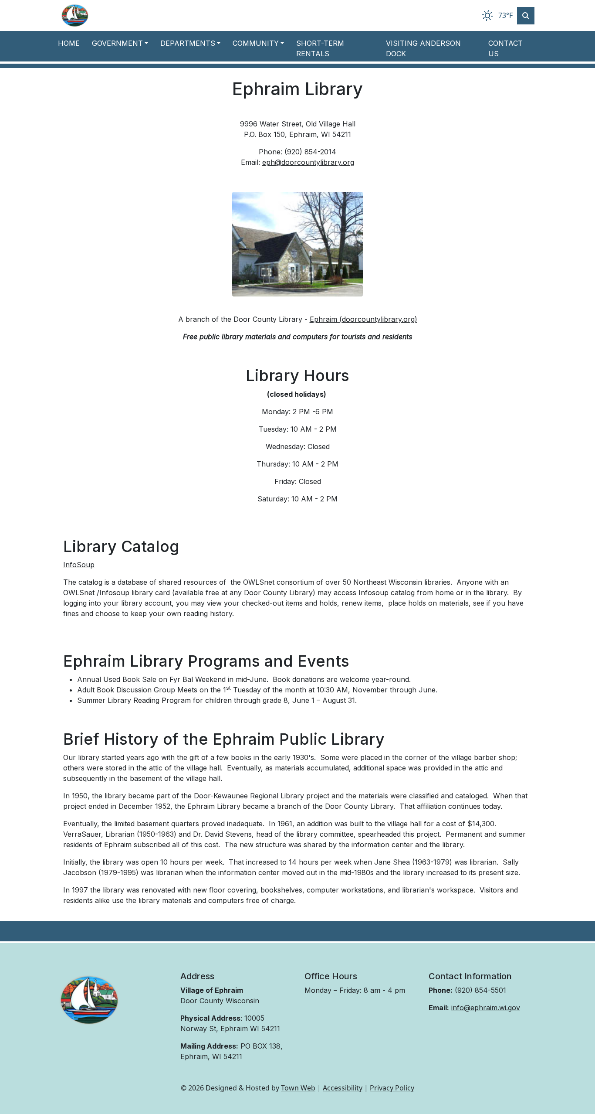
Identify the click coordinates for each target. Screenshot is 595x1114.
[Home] (75, 15)
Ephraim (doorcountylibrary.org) (363, 319)
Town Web (298, 1088)
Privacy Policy (392, 1088)
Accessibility (342, 1088)
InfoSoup (79, 564)
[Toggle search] (525, 15)
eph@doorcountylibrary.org (308, 162)
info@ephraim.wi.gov (485, 1007)
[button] (122, 43)
